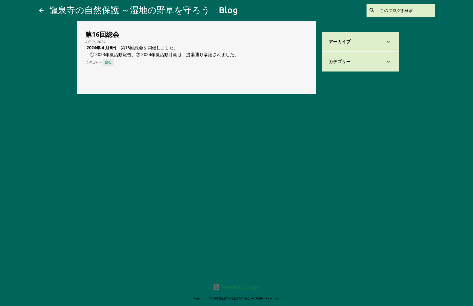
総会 (108, 62)
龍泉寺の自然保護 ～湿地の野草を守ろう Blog (143, 10)
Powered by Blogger (240, 287)
